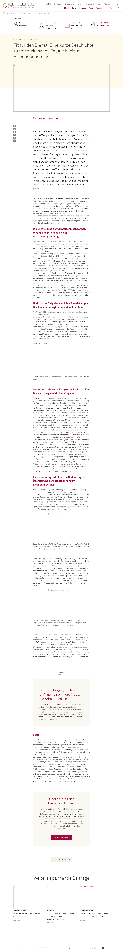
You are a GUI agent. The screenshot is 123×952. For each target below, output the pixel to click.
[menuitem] (66, 8)
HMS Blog (10, 13)
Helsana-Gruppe (94, 948)
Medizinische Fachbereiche (27, 13)
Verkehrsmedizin (61, 859)
